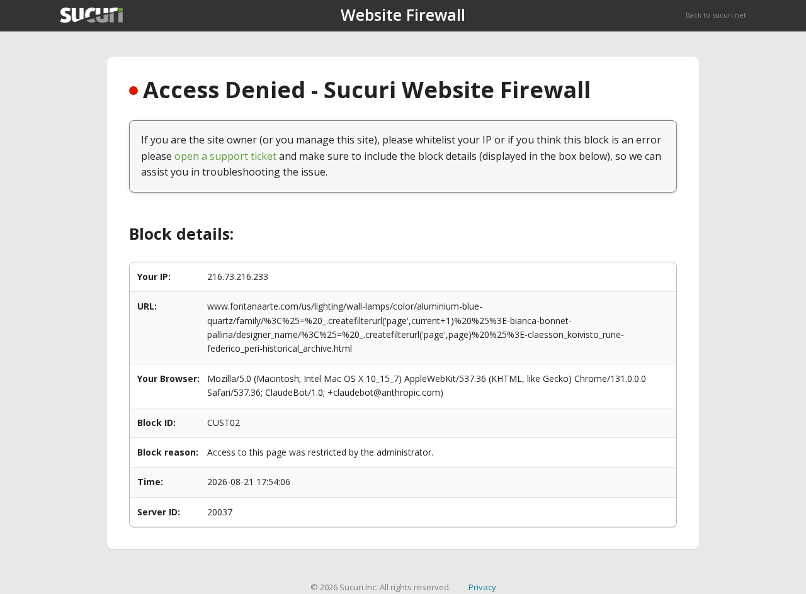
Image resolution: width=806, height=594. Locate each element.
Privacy (482, 587)
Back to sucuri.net (716, 15)
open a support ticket (225, 156)
